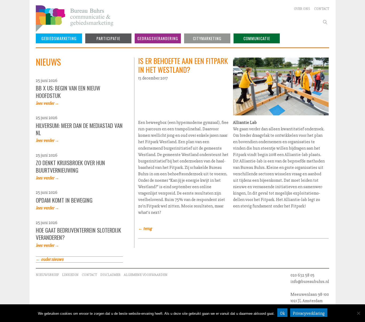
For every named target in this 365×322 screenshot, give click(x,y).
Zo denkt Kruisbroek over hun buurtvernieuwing (70, 167)
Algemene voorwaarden (146, 274)
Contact (321, 8)
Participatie (108, 38)
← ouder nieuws (50, 259)
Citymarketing (207, 38)
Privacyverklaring (309, 313)
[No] (358, 313)
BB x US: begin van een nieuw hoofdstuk (68, 92)
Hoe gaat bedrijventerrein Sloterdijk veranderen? (78, 234)
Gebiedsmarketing (59, 38)
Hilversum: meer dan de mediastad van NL (79, 129)
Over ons (302, 8)
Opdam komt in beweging (64, 200)
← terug (145, 228)
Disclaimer (110, 274)
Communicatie (256, 38)
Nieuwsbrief (47, 274)
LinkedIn (70, 274)
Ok (282, 313)
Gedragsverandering (157, 38)
